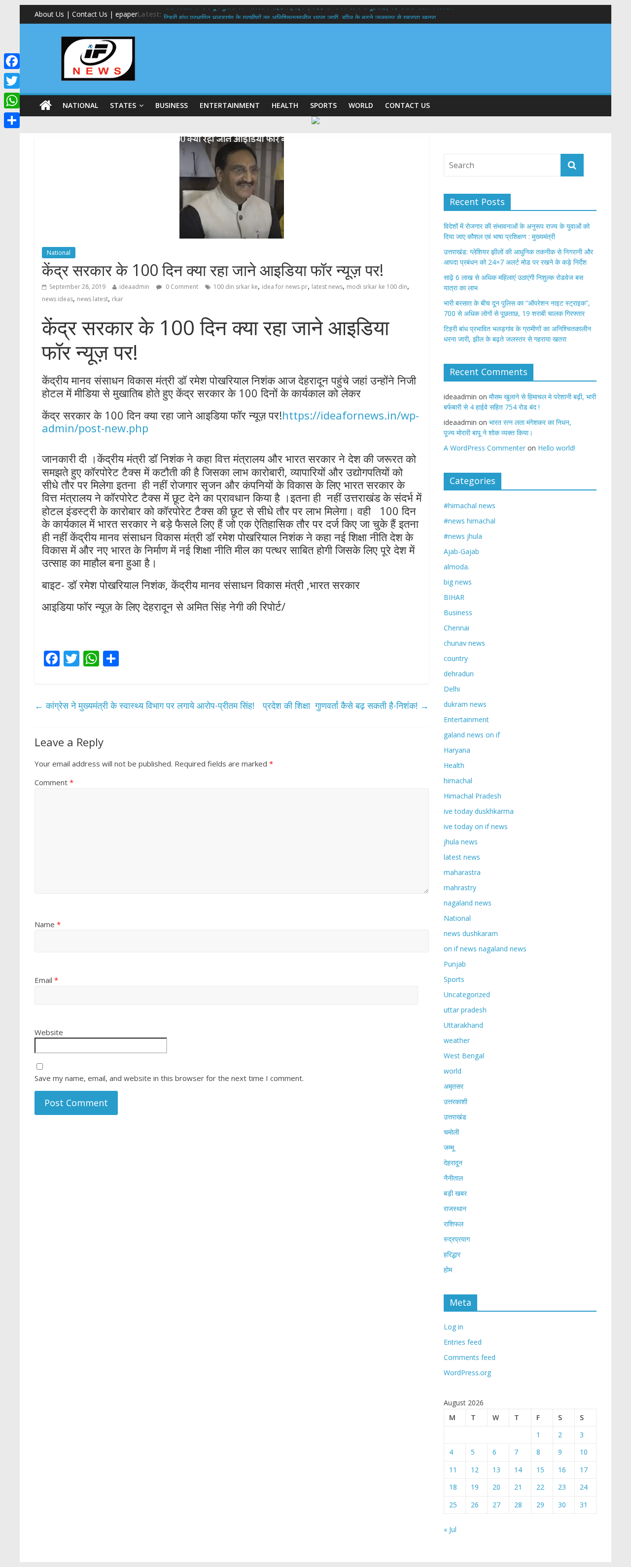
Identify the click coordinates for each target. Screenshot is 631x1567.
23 (562, 1487)
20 (496, 1487)
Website (49, 1032)
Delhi (452, 689)
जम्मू (449, 1147)
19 (475, 1487)
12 (475, 1469)
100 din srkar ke (235, 286)
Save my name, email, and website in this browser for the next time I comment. (169, 1078)
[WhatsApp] (12, 100)
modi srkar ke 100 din (377, 286)
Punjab (455, 964)
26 (475, 1504)
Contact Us (407, 105)
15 (540, 1469)
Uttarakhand (463, 1025)
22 (540, 1487)
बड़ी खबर (455, 1193)
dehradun (459, 673)
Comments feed (469, 1357)
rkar (117, 299)
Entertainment (230, 105)
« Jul (450, 1529)
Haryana (457, 750)
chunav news (464, 643)
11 (453, 1469)
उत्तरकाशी (455, 1101)
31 (584, 1504)
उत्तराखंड (455, 1116)
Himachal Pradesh (472, 796)
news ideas (57, 299)
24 (584, 1487)
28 (518, 1504)
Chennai (456, 627)
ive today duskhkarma (479, 811)
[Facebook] (12, 61)
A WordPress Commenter (485, 448)
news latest (92, 299)
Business (171, 105)
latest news (327, 286)
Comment (54, 782)
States (123, 105)
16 (562, 1469)
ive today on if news (476, 826)
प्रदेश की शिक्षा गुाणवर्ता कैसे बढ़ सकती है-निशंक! (346, 705)
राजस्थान (455, 1208)
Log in (453, 1326)
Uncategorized (467, 994)
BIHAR (454, 597)
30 (562, 1504)
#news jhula (463, 536)
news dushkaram (471, 933)
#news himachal (469, 520)
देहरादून (453, 1162)
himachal (458, 780)
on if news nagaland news (485, 948)
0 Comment (181, 286)
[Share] (12, 120)
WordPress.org (467, 1372)
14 (518, 1469)
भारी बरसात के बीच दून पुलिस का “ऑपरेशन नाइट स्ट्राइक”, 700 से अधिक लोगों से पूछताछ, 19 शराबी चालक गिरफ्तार (308, 14)
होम (448, 1269)
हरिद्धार (452, 1254)
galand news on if (472, 734)
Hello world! (556, 448)
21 (518, 1487)
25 (453, 1504)
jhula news (461, 841)
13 (496, 1469)
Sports (323, 105)
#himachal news (469, 505)
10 (584, 1452)
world (361, 105)
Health (285, 105)
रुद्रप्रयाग (457, 1239)
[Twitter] (12, 81)
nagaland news (467, 902)
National (80, 105)
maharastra (462, 872)
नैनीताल (453, 1178)
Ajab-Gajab (461, 551)
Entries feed (463, 1342)
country (456, 658)
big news (458, 582)
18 (453, 1487)
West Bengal (464, 1055)
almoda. (456, 566)
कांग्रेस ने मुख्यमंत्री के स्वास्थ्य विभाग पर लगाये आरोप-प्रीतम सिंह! (147, 705)
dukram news (465, 704)
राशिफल (453, 1223)
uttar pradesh (465, 1009)
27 (496, 1504)
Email (46, 980)
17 (584, 1469)
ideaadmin (134, 286)
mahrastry (460, 887)
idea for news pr (285, 286)
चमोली (451, 1132)
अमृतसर (453, 1086)
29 (540, 1504)
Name (48, 924)
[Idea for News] (98, 38)
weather (457, 1040)
